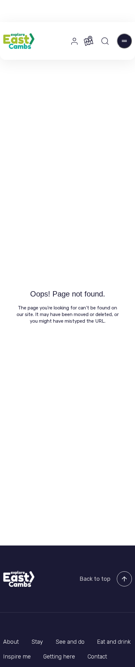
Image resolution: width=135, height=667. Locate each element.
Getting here (59, 656)
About (11, 641)
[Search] (105, 41)
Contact (97, 656)
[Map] (88, 41)
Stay (37, 641)
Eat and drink (114, 641)
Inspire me (17, 656)
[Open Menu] (124, 40)
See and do (70, 641)
